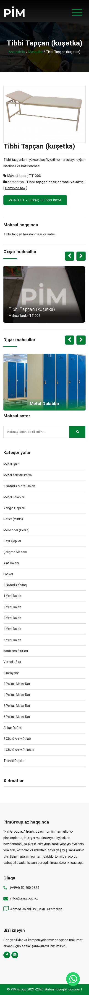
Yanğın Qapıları (14, 508)
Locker (8, 574)
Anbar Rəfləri (12, 728)
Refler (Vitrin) (13, 519)
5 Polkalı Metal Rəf (16, 706)
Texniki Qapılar (14, 761)
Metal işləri (11, 464)
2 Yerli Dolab (12, 607)
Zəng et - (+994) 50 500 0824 (35, 200)
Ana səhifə (17, 52)
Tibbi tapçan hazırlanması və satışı (55, 182)
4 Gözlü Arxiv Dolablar (18, 750)
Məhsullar (35, 52)
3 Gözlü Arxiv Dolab (17, 739)
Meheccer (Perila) (16, 530)
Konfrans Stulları (15, 651)
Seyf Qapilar (12, 541)
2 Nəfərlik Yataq (15, 585)
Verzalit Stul (12, 662)
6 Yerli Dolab (12, 640)
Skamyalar (11, 673)
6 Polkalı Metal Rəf (16, 717)
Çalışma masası (15, 552)
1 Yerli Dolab (12, 596)
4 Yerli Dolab (12, 629)
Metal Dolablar (13, 497)
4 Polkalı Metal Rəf (16, 695)
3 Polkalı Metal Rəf (16, 684)
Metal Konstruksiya (17, 475)
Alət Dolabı (11, 563)
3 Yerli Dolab (12, 618)
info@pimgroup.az (24, 898)
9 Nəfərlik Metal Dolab (19, 486)
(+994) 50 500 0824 (24, 888)
